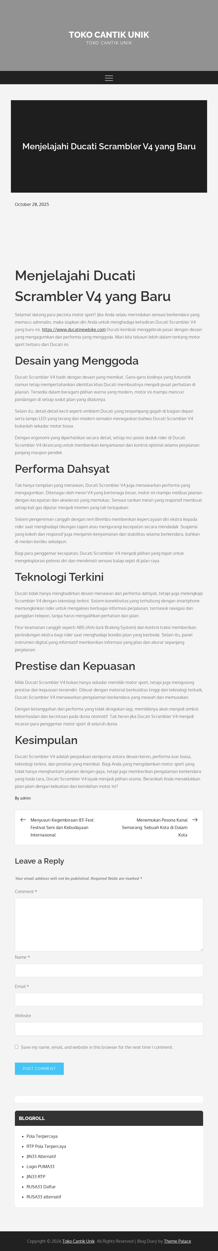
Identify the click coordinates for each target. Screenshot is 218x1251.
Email (22, 986)
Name (22, 957)
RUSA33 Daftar (41, 1186)
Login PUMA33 (40, 1166)
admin (25, 798)
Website (23, 1015)
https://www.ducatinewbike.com (74, 329)
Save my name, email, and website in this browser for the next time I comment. (97, 1047)
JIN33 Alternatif (41, 1156)
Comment (26, 891)
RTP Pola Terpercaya (46, 1146)
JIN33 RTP (36, 1176)
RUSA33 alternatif (44, 1196)
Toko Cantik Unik (109, 35)
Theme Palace (177, 1241)
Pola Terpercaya (42, 1136)
